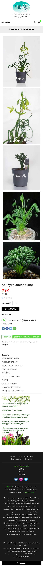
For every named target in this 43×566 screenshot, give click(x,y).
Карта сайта (29, 492)
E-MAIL (21, 469)
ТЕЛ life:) (21, 474)
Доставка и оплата (22, 337)
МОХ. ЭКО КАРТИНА (9, 369)
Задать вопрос (7, 314)
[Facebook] (7, 328)
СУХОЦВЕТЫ (6, 373)
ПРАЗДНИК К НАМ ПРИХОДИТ (13, 391)
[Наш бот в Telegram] (26, 479)
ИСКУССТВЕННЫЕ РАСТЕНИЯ (12, 366)
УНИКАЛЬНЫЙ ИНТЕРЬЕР (11, 387)
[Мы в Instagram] (21, 479)
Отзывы (36, 337)
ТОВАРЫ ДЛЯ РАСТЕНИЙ (11, 376)
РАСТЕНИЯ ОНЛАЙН (21, 466)
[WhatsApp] (14, 328)
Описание (7, 337)
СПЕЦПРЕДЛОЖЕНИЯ (9, 384)
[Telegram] (10, 328)
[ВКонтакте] (3, 328)
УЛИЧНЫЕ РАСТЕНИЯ (9, 362)
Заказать (11, 309)
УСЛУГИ (5, 380)
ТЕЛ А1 (21, 472)
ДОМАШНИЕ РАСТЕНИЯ (10, 358)
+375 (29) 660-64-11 (21, 17)
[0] (39, 22)
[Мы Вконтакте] (16, 479)
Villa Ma (9, 487)
